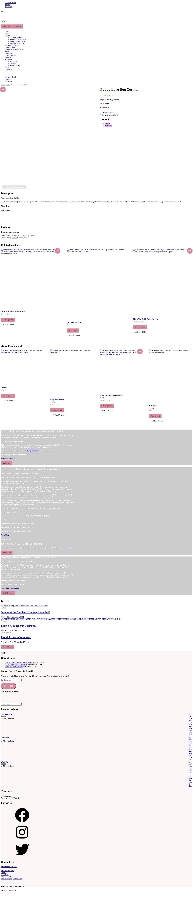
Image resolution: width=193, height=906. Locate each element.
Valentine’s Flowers (17, 43)
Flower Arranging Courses (14, 49)
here (69, 548)
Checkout (8, 7)
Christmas (4, 621)
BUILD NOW (8, 593)
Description (8, 187)
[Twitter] (22, 857)
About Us (13, 61)
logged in (13, 238)
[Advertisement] (41, 698)
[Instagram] (22, 840)
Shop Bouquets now (8, 458)
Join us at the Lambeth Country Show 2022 (25, 612)
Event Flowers (10, 55)
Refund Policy (15, 65)
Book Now (7, 553)
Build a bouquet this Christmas (18, 625)
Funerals (8, 57)
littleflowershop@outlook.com (11, 879)
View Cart (6, 26)
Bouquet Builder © (12, 45)
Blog (7, 67)
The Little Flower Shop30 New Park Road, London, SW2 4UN (9, 871)
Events (3, 608)
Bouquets (8, 35)
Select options (8, 320)
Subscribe (8, 686)
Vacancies (8, 69)
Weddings (8, 53)
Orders (7, 5)
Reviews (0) (20, 187)
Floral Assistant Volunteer (16, 637)
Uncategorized (6, 633)
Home (7, 31)
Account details (10, 3)
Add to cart (73, 330)
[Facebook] (22, 823)
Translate (17, 798)
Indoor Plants (10, 47)
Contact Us (9, 59)
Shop (7, 33)
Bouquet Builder (32, 451)
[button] (107, 113)
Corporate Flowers (16, 37)
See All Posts (7, 647)
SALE (115, 115)
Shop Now (7, 463)
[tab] (8, 187)
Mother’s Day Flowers (18, 39)
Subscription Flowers (17, 41)
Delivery (13, 63)
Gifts (7, 51)
